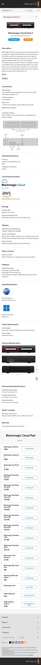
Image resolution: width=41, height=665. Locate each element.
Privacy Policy (30, 655)
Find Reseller (14, 39)
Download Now (29, 595)
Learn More (5, 188)
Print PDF (28, 39)
